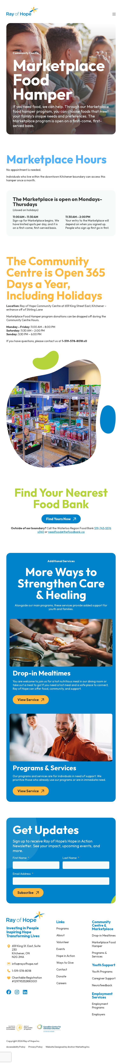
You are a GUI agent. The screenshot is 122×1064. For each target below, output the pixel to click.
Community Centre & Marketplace (102, 925)
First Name (20, 858)
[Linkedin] (25, 992)
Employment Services (102, 995)
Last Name (70, 858)
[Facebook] (8, 992)
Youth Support (103, 965)
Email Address (22, 874)
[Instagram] (16, 992)
